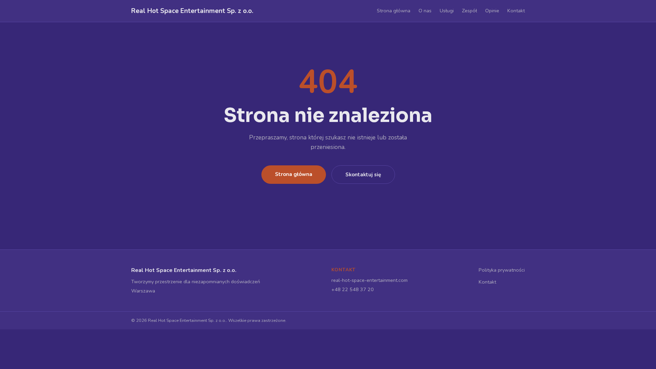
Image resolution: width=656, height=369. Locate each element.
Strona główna (393, 10)
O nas (425, 10)
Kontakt (516, 10)
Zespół (469, 10)
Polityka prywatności (502, 269)
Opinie (492, 10)
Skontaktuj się (363, 174)
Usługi (447, 10)
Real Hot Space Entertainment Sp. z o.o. (192, 10)
